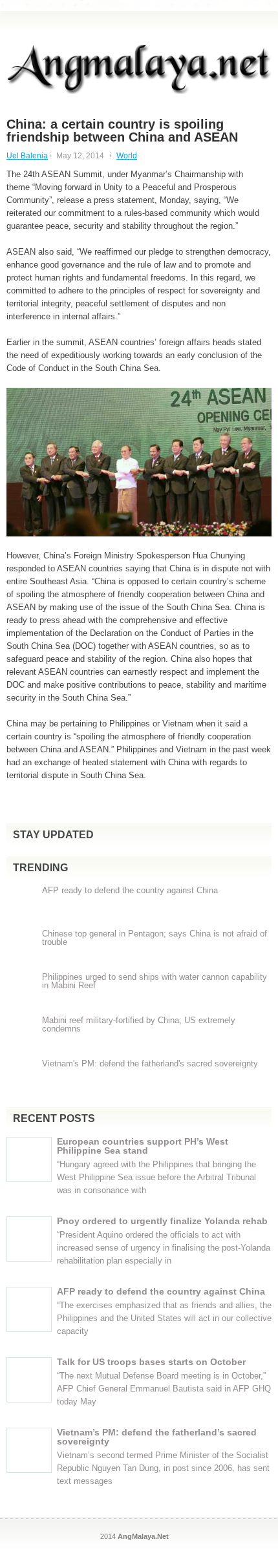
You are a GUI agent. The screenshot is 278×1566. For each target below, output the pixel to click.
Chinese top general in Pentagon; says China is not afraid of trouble (154, 938)
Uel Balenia (27, 155)
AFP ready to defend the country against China (130, 890)
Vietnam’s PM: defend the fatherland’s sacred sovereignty (157, 1436)
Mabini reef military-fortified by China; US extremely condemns (138, 1024)
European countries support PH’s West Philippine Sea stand (142, 1146)
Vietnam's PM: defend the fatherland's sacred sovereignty (150, 1063)
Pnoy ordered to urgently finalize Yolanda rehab (162, 1221)
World (126, 155)
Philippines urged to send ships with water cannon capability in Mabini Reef (154, 981)
